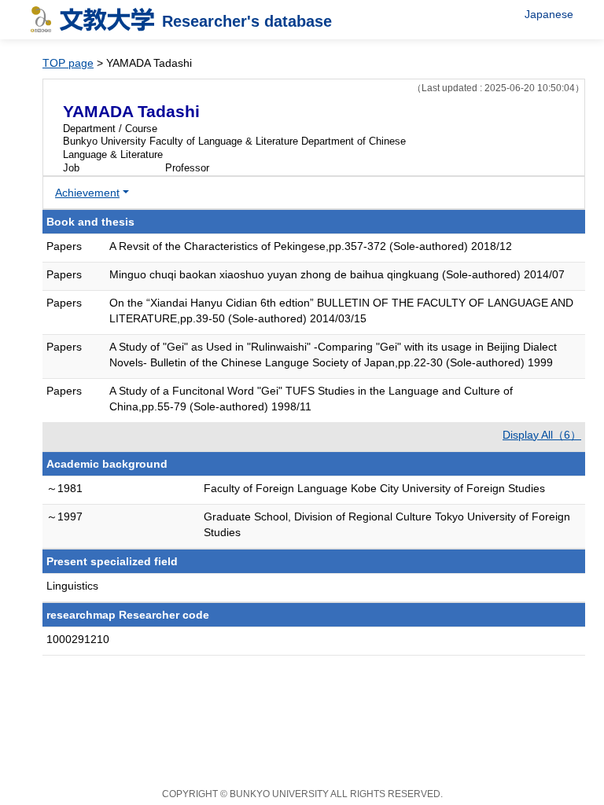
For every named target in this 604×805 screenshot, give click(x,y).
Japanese (549, 14)
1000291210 (77, 639)
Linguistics (72, 585)
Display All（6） (542, 434)
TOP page (68, 63)
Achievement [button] (87, 192)
